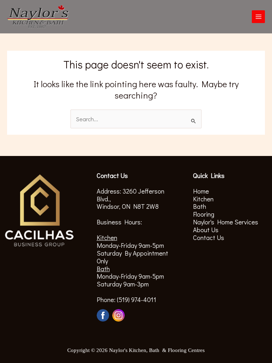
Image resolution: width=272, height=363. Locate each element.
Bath (199, 206)
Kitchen (203, 199)
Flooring (203, 214)
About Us (206, 229)
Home (201, 191)
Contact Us (208, 237)
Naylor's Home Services (225, 222)
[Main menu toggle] (258, 16)
